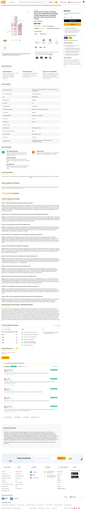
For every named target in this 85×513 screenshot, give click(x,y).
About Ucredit (18, 482)
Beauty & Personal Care (12, 5)
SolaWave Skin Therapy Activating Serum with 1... (52, 5)
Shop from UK (12, 505)
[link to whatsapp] (12, 40)
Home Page (4, 5)
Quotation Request (6, 475)
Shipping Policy (5, 486)
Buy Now (51, 54)
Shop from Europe (67, 505)
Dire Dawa (59, 473)
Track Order (4, 482)
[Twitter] (77, 508)
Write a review (5, 357)
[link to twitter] (19, 40)
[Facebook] (70, 508)
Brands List (17, 473)
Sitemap (3, 480)
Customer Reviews (19, 475)
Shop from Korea (40, 505)
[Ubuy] (3, 2)
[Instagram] (72, 508)
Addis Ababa (60, 471)
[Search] (56, 2)
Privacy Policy (41, 508)
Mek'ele (58, 475)
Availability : (36, 28)
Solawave (36, 10)
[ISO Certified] (14, 498)
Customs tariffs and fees (7, 484)
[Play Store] (75, 477)
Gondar (59, 482)
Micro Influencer (5, 488)
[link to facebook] (16, 40)
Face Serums (38, 5)
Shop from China (49, 505)
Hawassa (59, 486)
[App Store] (75, 474)
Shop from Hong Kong (30, 505)
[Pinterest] (79, 508)
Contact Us (4, 473)
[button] (63, 2)
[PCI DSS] (4, 499)
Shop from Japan (20, 505)
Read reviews (54, 366)
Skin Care (19, 5)
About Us (4, 471)
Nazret (58, 478)
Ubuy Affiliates (18, 488)
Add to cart (72, 20)
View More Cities (61, 488)
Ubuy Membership (6, 490)
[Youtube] (74, 508)
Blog (16, 486)
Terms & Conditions (33, 508)
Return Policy (18, 478)
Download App (18, 471)
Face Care (24, 5)
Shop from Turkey (58, 505)
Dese (58, 484)
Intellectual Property (6, 478)
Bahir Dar (59, 480)
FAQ (16, 480)
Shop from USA (5, 505)
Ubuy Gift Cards (19, 484)
